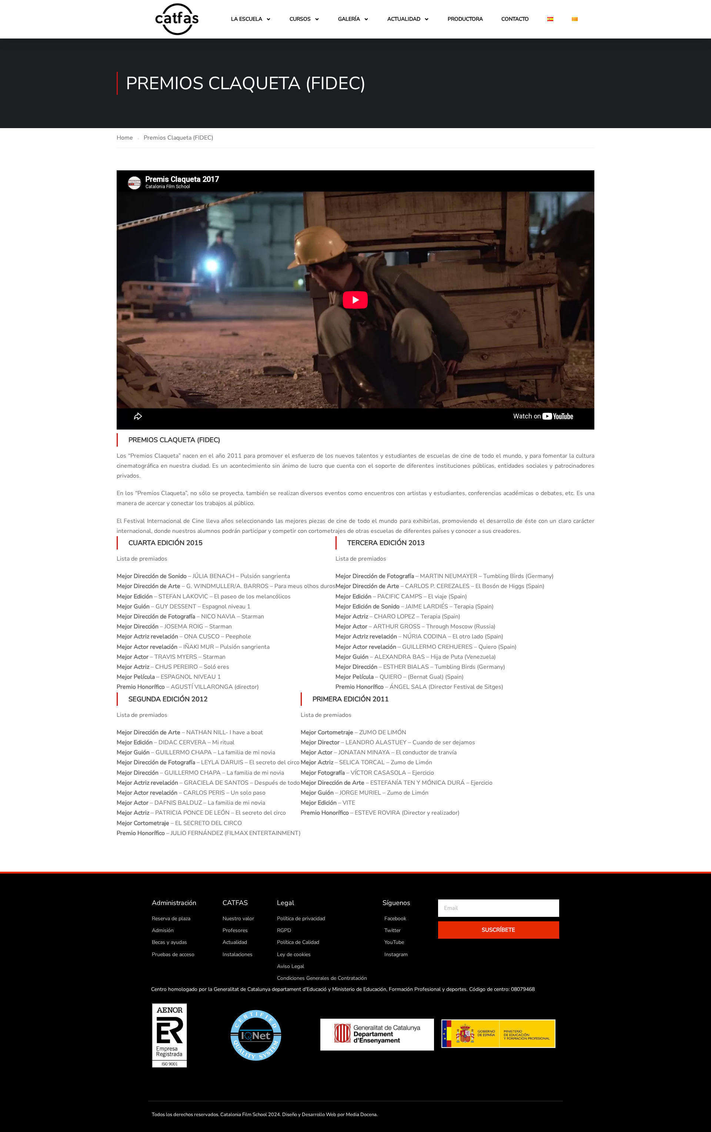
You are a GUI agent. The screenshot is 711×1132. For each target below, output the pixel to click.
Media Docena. (362, 1114)
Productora (465, 19)
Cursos (300, 19)
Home (125, 138)
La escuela (246, 19)
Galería (349, 19)
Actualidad (403, 19)
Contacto (515, 19)
